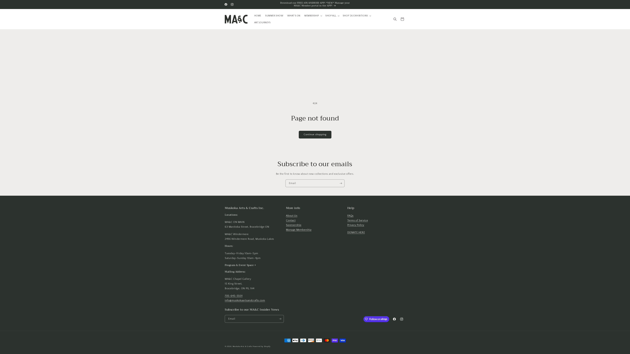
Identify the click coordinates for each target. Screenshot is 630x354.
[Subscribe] (340, 183)
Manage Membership (298, 229)
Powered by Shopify (262, 346)
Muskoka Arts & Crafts (242, 346)
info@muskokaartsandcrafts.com (245, 300)
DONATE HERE (356, 232)
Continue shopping (315, 134)
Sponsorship (293, 225)
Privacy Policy (355, 225)
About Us (291, 215)
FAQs (350, 215)
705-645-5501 (233, 295)
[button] (312, 15)
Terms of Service (357, 220)
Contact (290, 220)
